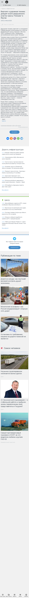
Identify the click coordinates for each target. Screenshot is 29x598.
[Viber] (14, 138)
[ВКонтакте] (7, 138)
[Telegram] (21, 138)
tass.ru (4, 121)
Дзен (2, 376)
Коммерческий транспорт (8, 442)
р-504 (13, 125)
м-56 (16, 125)
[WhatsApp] (18, 138)
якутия (19, 125)
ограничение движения (6, 125)
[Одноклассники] (11, 138)
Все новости (5, 190)
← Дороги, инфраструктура (7, 8)
